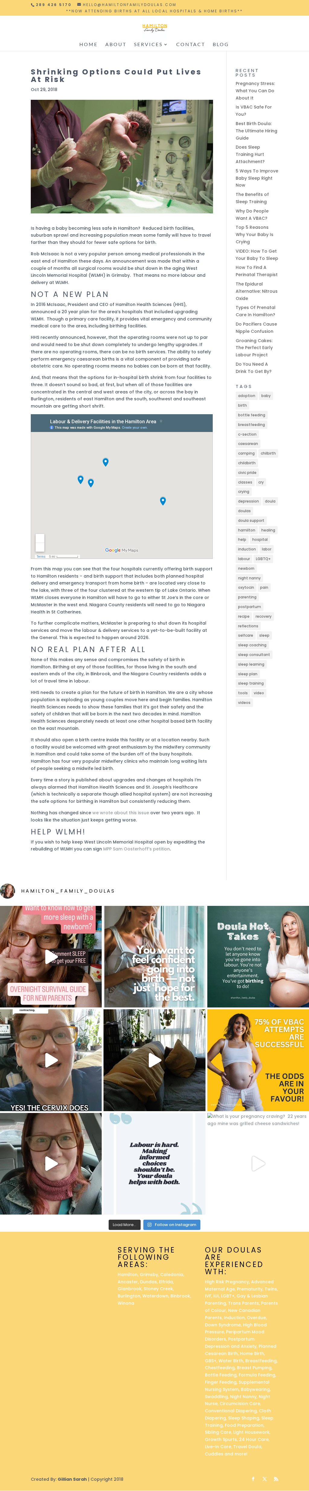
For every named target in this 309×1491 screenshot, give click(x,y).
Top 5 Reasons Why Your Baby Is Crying (254, 234)
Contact (190, 44)
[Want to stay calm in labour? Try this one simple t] (258, 956)
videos (244, 702)
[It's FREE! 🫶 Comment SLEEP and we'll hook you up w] (51, 956)
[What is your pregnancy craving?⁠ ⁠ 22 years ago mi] (258, 1164)
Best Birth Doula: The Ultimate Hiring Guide (256, 131)
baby (266, 395)
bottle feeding (251, 415)
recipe (244, 616)
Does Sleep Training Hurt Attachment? (250, 154)
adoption (246, 395)
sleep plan (247, 673)
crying (243, 491)
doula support (251, 520)
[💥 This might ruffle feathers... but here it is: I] (154, 1060)
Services (148, 44)
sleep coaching (252, 645)
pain (264, 587)
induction (247, 549)
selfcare (245, 635)
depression (248, 501)
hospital (260, 539)
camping (246, 453)
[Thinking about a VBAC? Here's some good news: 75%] (258, 1060)
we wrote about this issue (120, 813)
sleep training (251, 683)
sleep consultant (254, 654)
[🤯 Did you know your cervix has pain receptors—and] (51, 1060)
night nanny (249, 578)
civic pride (247, 472)
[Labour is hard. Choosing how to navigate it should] (154, 1164)
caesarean (248, 443)
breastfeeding (251, 424)
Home (88, 44)
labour (244, 558)
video (259, 692)
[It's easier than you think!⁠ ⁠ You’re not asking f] (154, 956)
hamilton (246, 530)
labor (266, 549)
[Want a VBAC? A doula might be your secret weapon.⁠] (51, 1164)
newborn (246, 568)
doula (270, 501)
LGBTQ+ (263, 558)
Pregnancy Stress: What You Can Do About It (255, 90)
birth (242, 405)
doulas (244, 510)
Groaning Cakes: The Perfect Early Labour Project (254, 348)
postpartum (249, 606)
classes (245, 482)
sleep (264, 635)
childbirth (247, 462)
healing (268, 530)
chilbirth (268, 453)
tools (243, 692)
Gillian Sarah (72, 1479)
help (242, 539)
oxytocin (246, 587)
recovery (264, 616)
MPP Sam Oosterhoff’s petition (136, 849)
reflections (248, 626)
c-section (247, 434)
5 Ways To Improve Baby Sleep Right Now (257, 178)
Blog (221, 44)
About (115, 44)
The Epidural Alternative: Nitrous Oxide (257, 291)
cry (261, 482)
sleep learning (251, 664)
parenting (247, 597)
